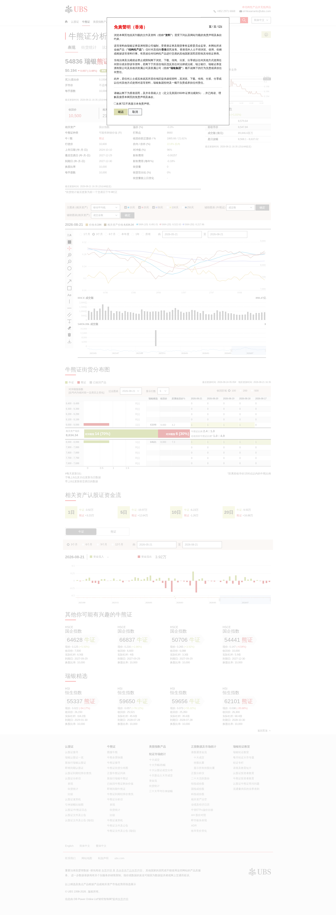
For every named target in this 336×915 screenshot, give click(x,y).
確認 (121, 111)
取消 (135, 111)
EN (220, 26)
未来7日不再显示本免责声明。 (134, 103)
